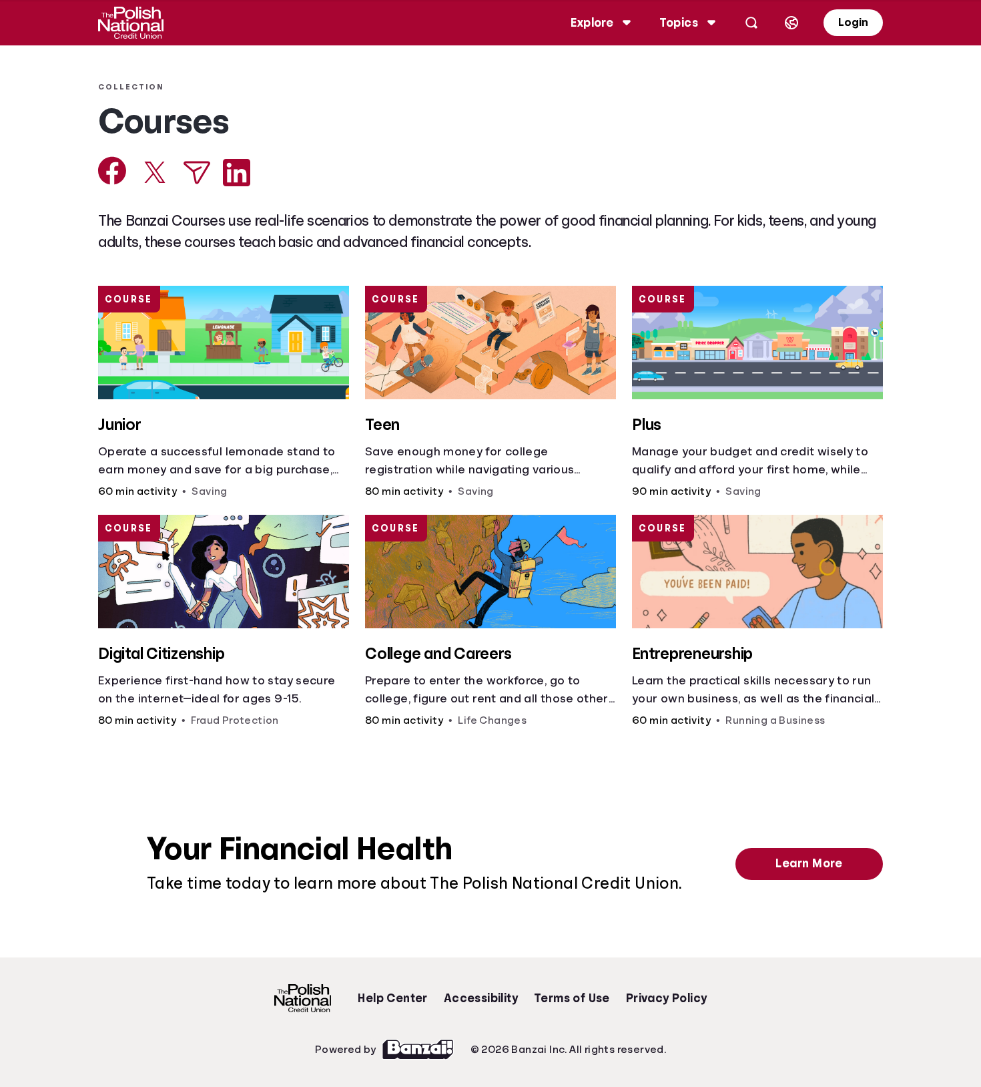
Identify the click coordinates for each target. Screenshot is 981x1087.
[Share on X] (155, 172)
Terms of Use (572, 998)
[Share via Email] (197, 172)
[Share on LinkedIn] (236, 172)
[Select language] (791, 23)
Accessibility (481, 998)
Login (853, 22)
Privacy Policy (666, 998)
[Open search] (751, 23)
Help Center (392, 998)
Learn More (808, 863)
